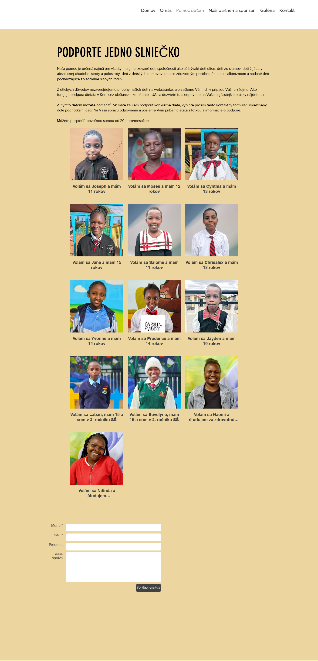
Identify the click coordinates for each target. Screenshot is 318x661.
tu (178, 95)
